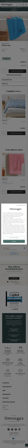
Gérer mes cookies (14, 237)
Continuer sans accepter (21, 205)
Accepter (14, 241)
